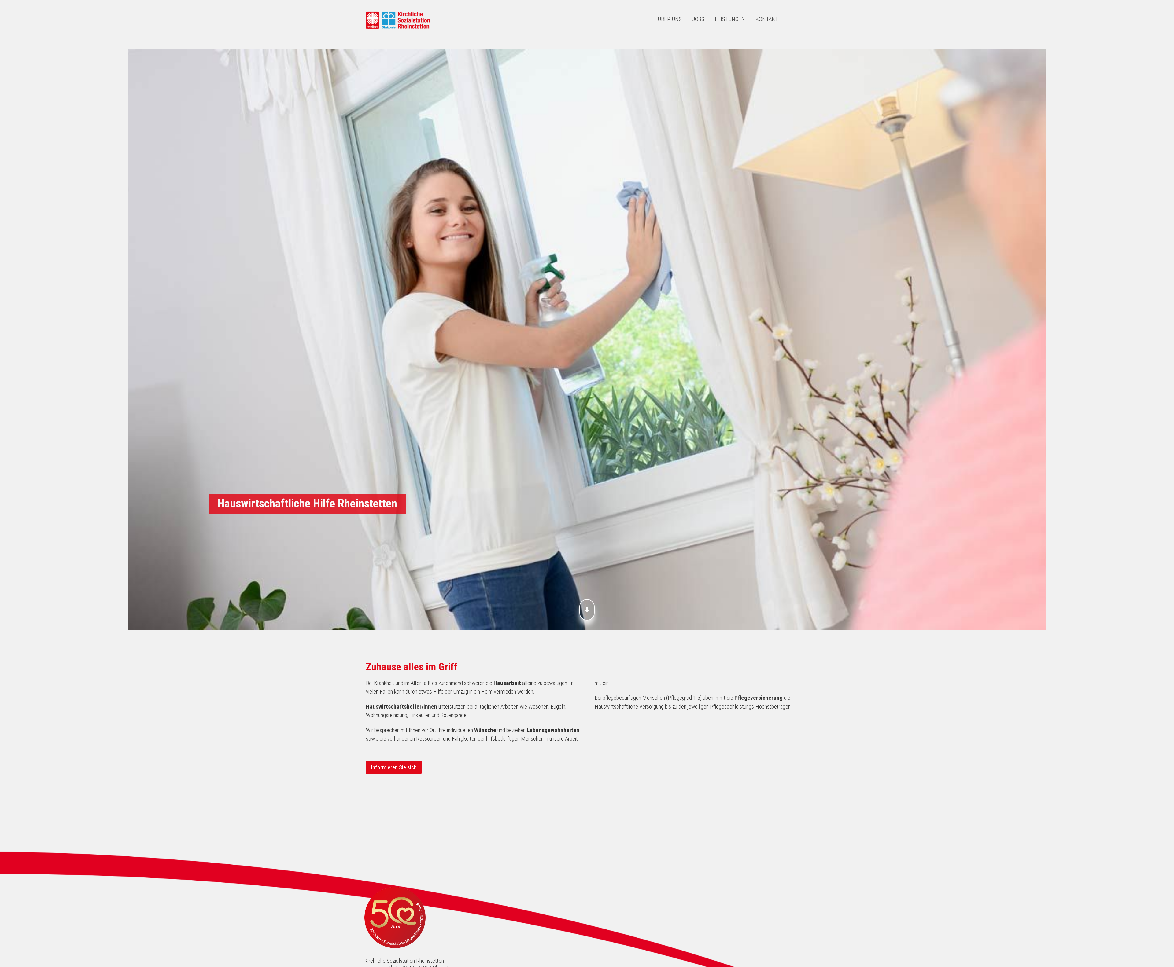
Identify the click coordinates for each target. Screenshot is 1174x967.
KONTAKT (766, 19)
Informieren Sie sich (394, 767)
